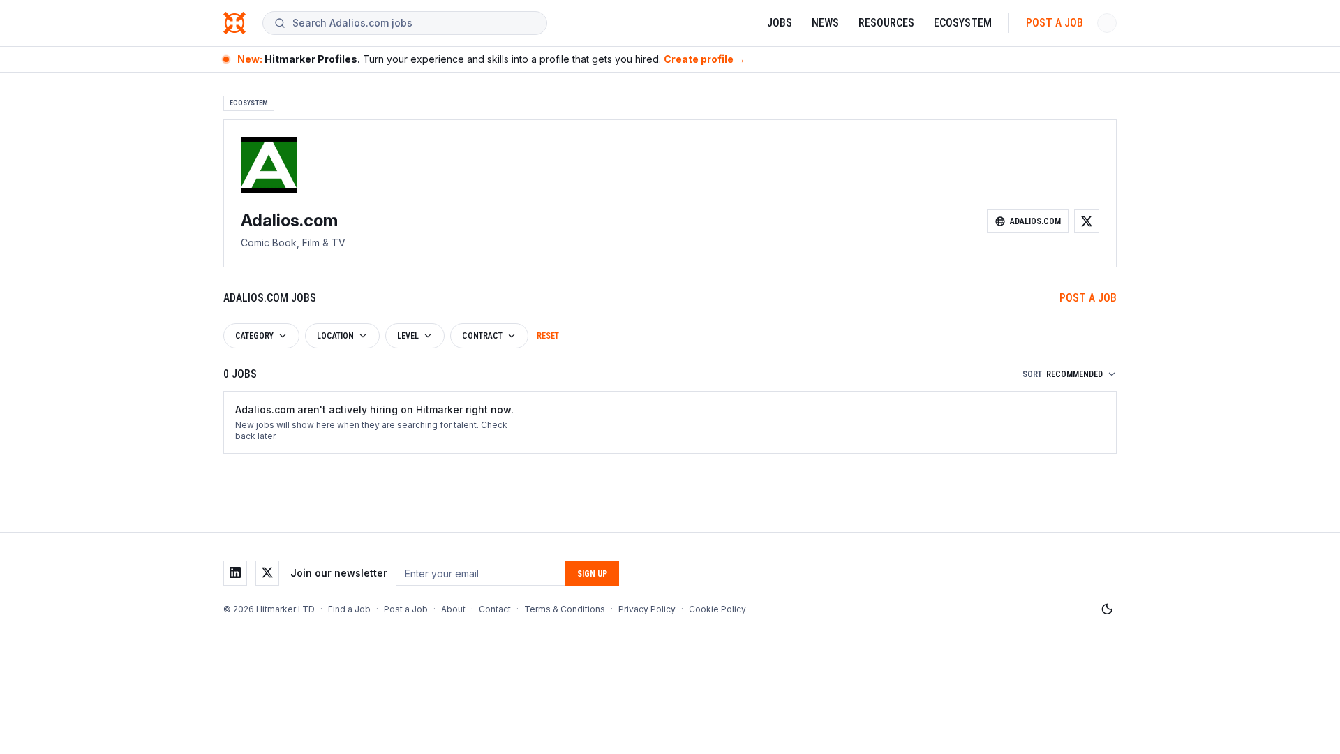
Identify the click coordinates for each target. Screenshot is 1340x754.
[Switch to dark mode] (1107, 609)
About (453, 609)
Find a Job (349, 609)
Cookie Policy (717, 609)
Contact (495, 609)
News (825, 22)
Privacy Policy (647, 609)
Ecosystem (963, 22)
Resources (886, 22)
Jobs (779, 22)
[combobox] (413, 23)
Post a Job (1054, 22)
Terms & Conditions (564, 609)
